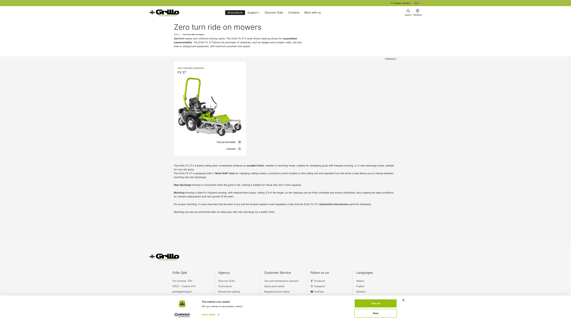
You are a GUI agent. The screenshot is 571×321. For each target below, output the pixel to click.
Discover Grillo (274, 12)
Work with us (312, 12)
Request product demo (277, 291)
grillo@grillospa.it (182, 291)
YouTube (318, 291)
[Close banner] (403, 300)
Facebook (319, 280)
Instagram (319, 286)
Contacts (293, 12)
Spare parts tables (274, 286)
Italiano (360, 280)
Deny (375, 313)
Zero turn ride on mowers (191, 68)
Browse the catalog (229, 291)
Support (252, 12)
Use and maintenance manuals (281, 280)
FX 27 (182, 72)
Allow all (375, 303)
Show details (208, 314)
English (360, 286)
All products (235, 12)
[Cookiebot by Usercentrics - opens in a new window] (182, 315)
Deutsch (360, 291)
